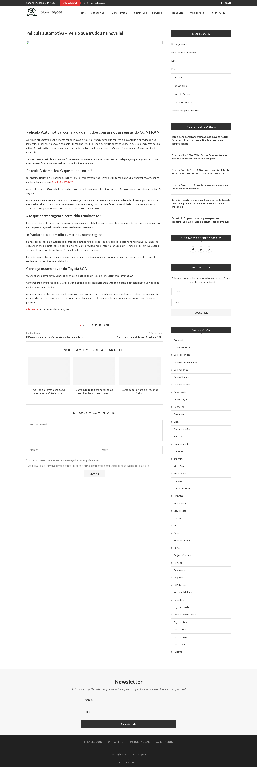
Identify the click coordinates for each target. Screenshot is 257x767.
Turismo (178, 651)
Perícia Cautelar (182, 540)
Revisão (178, 562)
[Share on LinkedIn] (100, 324)
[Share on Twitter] (96, 324)
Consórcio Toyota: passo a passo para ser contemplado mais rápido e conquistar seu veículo (200, 220)
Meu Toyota (197, 12)
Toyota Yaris (180, 644)
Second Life (181, 85)
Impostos (179, 458)
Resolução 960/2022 (62, 182)
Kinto (174, 60)
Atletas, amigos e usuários (185, 110)
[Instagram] (220, 13)
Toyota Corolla (181, 607)
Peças (177, 533)
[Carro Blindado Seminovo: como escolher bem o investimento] (94, 371)
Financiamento (181, 444)
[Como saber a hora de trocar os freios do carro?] (140, 371)
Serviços (157, 12)
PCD (176, 525)
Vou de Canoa (182, 94)
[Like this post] (85, 324)
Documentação (182, 429)
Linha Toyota (119, 12)
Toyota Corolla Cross (185, 614)
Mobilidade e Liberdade (184, 52)
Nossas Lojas (177, 12)
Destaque (179, 414)
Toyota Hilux (180, 622)
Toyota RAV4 (180, 629)
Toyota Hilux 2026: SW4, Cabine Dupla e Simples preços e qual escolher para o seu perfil (199, 157)
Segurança (179, 570)
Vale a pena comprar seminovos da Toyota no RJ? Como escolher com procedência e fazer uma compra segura (199, 140)
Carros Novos (181, 369)
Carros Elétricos (182, 347)
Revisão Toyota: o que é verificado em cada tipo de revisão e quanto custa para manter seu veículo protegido (200, 203)
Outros (177, 518)
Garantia (178, 451)
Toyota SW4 (180, 637)
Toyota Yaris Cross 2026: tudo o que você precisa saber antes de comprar (200, 186)
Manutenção (180, 503)
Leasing (178, 481)
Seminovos (140, 12)
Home (82, 12)
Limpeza (178, 495)
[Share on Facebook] (92, 324)
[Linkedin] (224, 13)
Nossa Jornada (97, 3)
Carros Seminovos (183, 377)
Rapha (178, 77)
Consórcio (179, 406)
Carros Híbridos (182, 354)
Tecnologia (179, 599)
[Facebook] (212, 13)
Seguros (178, 577)
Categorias (97, 12)
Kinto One (179, 466)
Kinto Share (180, 473)
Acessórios (179, 340)
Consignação (181, 399)
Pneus (177, 547)
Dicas (177, 421)
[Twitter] (216, 13)
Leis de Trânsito (182, 488)
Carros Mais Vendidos (185, 362)
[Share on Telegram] (107, 324)
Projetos (175, 69)
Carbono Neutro (183, 102)
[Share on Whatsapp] (104, 324)
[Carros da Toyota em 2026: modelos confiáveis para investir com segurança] (49, 371)
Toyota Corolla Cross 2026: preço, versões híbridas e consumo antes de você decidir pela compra (201, 172)
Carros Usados (182, 384)
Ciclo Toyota (180, 391)
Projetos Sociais (182, 555)
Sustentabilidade (183, 592)
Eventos (178, 436)
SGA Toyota (180, 585)
